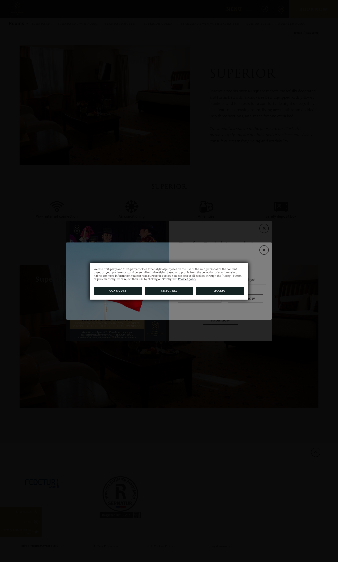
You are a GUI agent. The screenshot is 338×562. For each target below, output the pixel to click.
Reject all (169, 290)
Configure (117, 290)
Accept (220, 290)
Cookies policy (187, 279)
